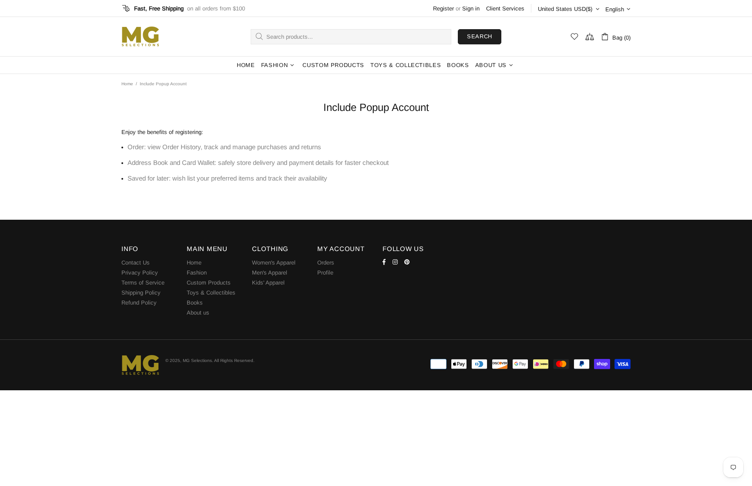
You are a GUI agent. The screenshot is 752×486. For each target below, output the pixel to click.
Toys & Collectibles (211, 292)
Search (479, 36)
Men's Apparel (269, 272)
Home (127, 83)
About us (198, 312)
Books (195, 302)
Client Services (505, 8)
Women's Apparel (273, 262)
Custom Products (209, 282)
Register (443, 8)
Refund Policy (139, 302)
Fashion (197, 272)
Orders (325, 262)
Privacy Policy (139, 272)
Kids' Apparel (268, 282)
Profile (325, 272)
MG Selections (140, 36)
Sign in (471, 8)
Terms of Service (142, 282)
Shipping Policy (141, 292)
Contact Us (135, 262)
